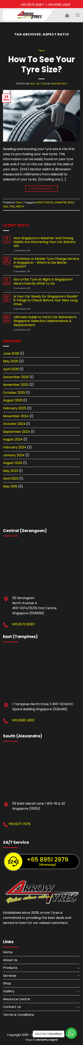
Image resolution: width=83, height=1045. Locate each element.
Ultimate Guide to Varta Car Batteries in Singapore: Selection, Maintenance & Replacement (45, 321)
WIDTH (20, 206)
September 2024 (16, 431)
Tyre (41, 50)
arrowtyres (59, 83)
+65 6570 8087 (23, 624)
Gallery (9, 991)
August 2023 (12, 463)
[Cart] (67, 15)
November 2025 (15, 384)
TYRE (12, 206)
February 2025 (14, 408)
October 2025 (14, 392)
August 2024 (13, 439)
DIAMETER (60, 202)
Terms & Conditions (18, 1014)
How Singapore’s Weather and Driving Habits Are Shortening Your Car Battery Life (44, 242)
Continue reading (41, 188)
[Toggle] (78, 967)
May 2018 (10, 486)
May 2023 (10, 470)
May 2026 (10, 361)
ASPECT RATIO (44, 202)
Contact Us (12, 1006)
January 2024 (14, 455)
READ (71, 202)
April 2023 (11, 478)
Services (9, 975)
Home (7, 952)
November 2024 (16, 416)
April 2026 (11, 369)
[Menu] (77, 15)
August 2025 (12, 400)
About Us (10, 960)
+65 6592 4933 (22, 720)
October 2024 (14, 423)
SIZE (5, 206)
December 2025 (16, 377)
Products (10, 967)
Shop (7, 983)
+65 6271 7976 (19, 824)
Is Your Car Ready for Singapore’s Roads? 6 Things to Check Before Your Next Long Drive (45, 300)
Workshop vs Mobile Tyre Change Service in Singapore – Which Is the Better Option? (46, 263)
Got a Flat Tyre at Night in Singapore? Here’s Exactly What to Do (43, 281)
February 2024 (14, 447)
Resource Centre (16, 999)
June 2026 (11, 353)
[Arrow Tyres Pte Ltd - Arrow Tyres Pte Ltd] (28, 15)
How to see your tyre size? (41, 64)
